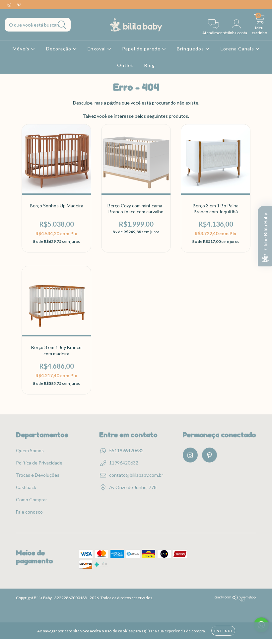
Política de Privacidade (39, 462)
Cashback (26, 487)
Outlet (125, 65)
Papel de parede (142, 48)
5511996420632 (126, 450)
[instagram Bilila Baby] (10, 4)
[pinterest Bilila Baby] (19, 4)
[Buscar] (62, 25)
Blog (149, 65)
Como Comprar (31, 499)
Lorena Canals (238, 48)
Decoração (59, 48)
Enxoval (97, 48)
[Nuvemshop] (235, 600)
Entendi (223, 631)
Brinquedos (191, 48)
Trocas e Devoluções (37, 475)
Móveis (22, 48)
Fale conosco (29, 512)
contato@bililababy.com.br (136, 475)
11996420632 (123, 462)
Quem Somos (30, 450)
